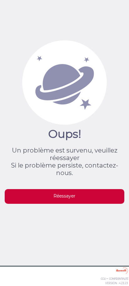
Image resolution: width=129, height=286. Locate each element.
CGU (103, 278)
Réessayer (64, 196)
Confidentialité (118, 278)
